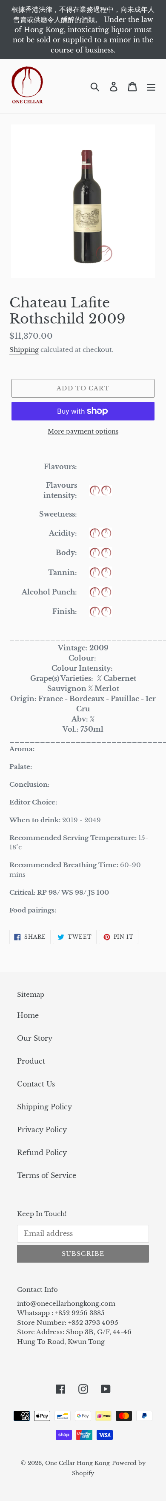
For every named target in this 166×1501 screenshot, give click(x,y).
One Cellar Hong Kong (77, 1463)
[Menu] (151, 86)
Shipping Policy (44, 1107)
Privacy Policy (42, 1129)
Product (31, 1061)
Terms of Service (46, 1175)
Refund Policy (42, 1152)
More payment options (83, 431)
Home (28, 1015)
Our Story (34, 1038)
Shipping (24, 350)
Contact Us (36, 1084)
